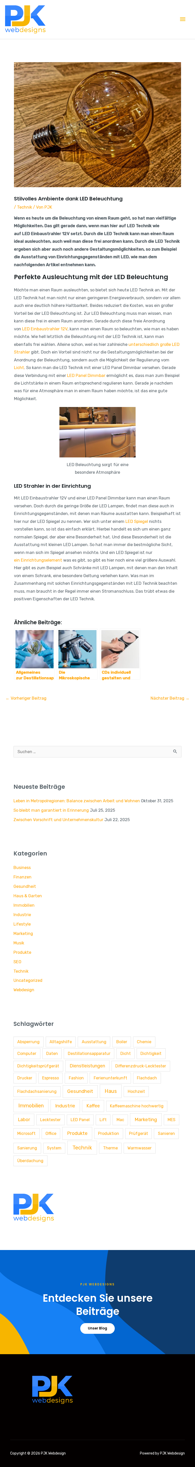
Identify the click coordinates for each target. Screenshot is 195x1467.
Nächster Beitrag (170, 698)
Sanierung (27, 1148)
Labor (24, 1119)
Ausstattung (94, 1041)
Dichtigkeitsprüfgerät (38, 1066)
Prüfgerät (138, 1133)
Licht (19, 367)
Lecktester (50, 1119)
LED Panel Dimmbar (86, 375)
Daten (52, 1053)
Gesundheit (24, 886)
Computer (26, 1053)
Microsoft (26, 1133)
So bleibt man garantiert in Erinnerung (51, 810)
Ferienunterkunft (110, 1078)
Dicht (125, 1053)
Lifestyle (22, 924)
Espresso (50, 1078)
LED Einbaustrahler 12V (45, 329)
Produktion (108, 1133)
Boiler (121, 1041)
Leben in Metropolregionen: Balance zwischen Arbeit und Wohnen (76, 800)
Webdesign (23, 989)
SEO (17, 961)
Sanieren (166, 1133)
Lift (103, 1119)
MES (171, 1119)
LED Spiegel (136, 521)
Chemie (144, 1041)
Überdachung (30, 1160)
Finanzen (22, 877)
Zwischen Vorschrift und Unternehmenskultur (58, 819)
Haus (111, 1091)
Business (22, 867)
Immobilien (24, 905)
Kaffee (93, 1105)
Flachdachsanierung (37, 1091)
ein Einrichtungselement (38, 560)
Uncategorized (27, 980)
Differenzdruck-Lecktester (140, 1066)
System (54, 1148)
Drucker (24, 1078)
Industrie (22, 914)
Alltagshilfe (61, 1041)
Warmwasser (139, 1148)
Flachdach (147, 1078)
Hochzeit (136, 1091)
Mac (120, 1119)
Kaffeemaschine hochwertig (137, 1106)
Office (50, 1133)
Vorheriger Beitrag (26, 698)
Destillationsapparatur (89, 1053)
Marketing (23, 933)
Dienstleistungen (87, 1065)
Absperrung (28, 1041)
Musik (18, 943)
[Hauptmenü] (183, 19)
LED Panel (80, 1119)
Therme (110, 1148)
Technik (24, 207)
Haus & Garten (27, 895)
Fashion (76, 1078)
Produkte (22, 952)
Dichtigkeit (150, 1053)
